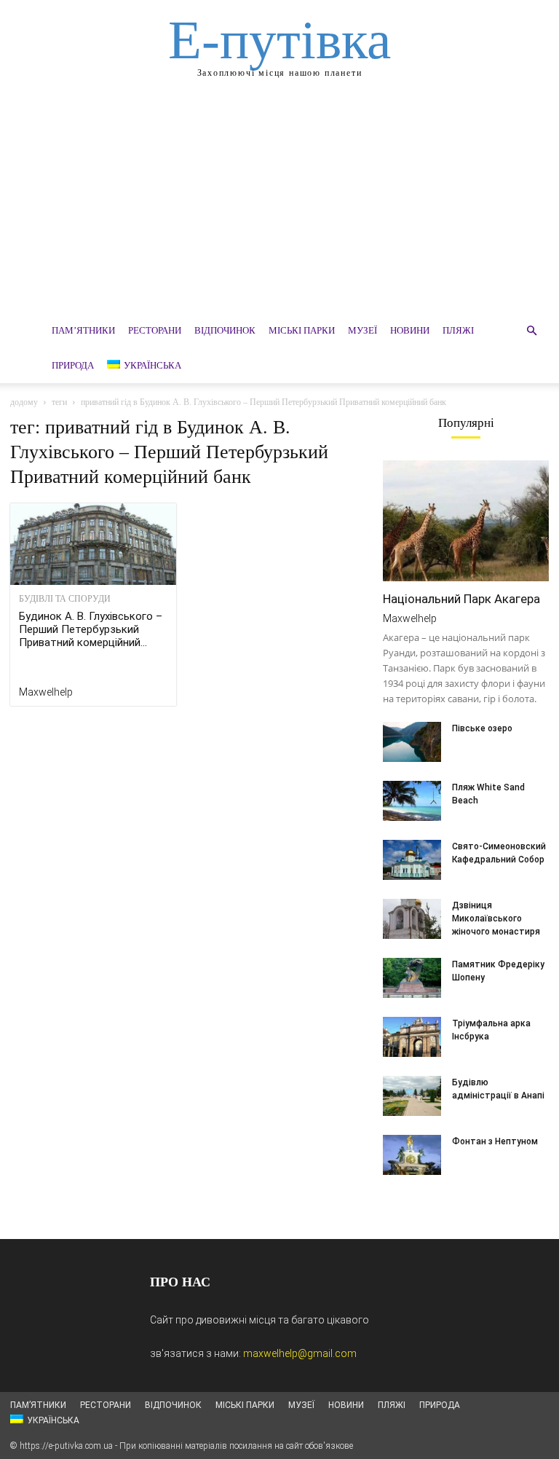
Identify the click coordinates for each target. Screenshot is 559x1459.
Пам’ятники (83, 330)
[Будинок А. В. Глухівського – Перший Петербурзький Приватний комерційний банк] (93, 544)
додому (24, 402)
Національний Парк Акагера (461, 598)
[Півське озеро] (412, 742)
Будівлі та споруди (65, 598)
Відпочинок (224, 330)
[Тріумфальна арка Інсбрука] (412, 1037)
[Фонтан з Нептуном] (412, 1155)
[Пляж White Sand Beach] (412, 801)
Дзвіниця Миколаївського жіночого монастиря (496, 918)
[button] (531, 331)
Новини (409, 330)
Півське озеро (482, 728)
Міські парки (302, 330)
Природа (73, 365)
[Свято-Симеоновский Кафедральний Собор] (412, 860)
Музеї (362, 330)
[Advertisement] (279, 204)
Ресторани (154, 330)
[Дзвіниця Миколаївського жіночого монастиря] (412, 919)
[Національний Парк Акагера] (466, 520)
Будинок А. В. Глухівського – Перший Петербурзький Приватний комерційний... (90, 629)
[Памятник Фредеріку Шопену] (412, 978)
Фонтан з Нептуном (495, 1141)
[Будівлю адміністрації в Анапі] (412, 1096)
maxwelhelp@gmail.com (300, 1353)
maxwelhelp (46, 692)
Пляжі (458, 330)
